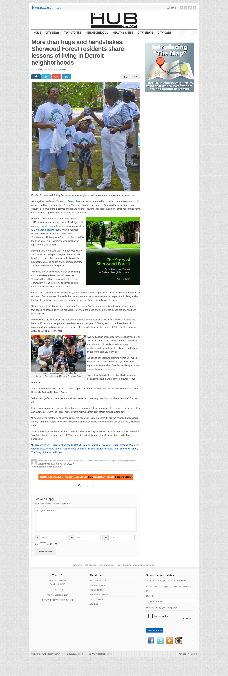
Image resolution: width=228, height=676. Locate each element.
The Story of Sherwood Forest (46, 452)
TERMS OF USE (66, 600)
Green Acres (37, 448)
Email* (150, 596)
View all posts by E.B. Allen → (47, 466)
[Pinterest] (190, 8)
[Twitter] (186, 8)
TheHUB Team (95, 590)
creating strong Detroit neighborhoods (54, 445)
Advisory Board (97, 585)
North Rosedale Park (107, 448)
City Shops (145, 32)
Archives (93, 604)
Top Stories (72, 32)
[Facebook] (181, 8)
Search (172, 8)
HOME (37, 32)
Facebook (151, 640)
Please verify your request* (162, 607)
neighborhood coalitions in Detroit (79, 448)
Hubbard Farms (53, 448)
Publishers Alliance (98, 595)
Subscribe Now (154, 630)
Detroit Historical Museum (47, 229)
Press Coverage (97, 599)
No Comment (62, 69)
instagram (179, 640)
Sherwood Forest (65, 201)
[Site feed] (194, 8)
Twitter (160, 640)
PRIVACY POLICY (49, 600)
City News (53, 32)
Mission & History (97, 581)
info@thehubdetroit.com (57, 595)
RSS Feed (169, 640)
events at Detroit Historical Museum (120, 445)
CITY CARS (164, 32)
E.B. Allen (38, 69)
